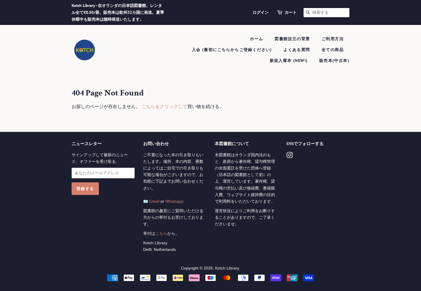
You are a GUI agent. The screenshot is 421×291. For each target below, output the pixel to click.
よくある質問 (297, 49)
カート (291, 12)
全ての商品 (333, 49)
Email (154, 201)
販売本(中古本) (334, 60)
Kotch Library (227, 268)
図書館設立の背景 (292, 38)
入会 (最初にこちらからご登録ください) (232, 49)
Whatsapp (174, 201)
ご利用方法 (333, 38)
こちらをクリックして (164, 106)
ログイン (261, 12)
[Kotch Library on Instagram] (289, 156)
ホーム (256, 38)
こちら (161, 233)
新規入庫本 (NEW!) (289, 60)
